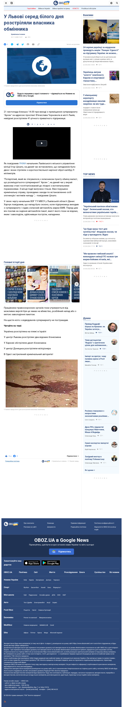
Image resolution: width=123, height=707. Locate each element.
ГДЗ (25, 595)
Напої (34, 610)
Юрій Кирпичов (90, 449)
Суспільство (99, 572)
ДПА (53, 595)
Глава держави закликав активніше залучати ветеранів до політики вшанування (101, 217)
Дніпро (48, 580)
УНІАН (22, 163)
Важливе (88, 15)
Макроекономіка (45, 617)
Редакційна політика (12, 461)
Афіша (26, 633)
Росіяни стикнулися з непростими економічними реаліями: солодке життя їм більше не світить (96, 413)
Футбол (26, 587)
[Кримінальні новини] (46, 462)
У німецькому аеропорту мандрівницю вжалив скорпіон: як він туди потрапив (94, 99)
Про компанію (29, 523)
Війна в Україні (44, 8)
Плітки (32, 633)
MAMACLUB (44, 625)
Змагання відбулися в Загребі (94, 85)
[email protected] (32, 689)
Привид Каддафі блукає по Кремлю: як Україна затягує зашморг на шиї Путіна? (95, 326)
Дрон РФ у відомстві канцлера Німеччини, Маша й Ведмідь (94, 429)
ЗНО (58, 595)
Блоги (82, 572)
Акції (48, 602)
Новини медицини (30, 625)
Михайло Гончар (90, 365)
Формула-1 (57, 587)
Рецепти (27, 610)
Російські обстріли (88, 8)
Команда (50, 523)
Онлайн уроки (44, 595)
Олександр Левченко (92, 463)
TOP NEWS (89, 174)
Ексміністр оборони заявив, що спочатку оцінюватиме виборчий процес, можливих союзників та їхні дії (99, 241)
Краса (39, 633)
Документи (51, 527)
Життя (52, 572)
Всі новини (114, 572)
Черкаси (56, 580)
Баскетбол (35, 587)
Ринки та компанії (30, 617)
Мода (46, 633)
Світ (36, 572)
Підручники (33, 595)
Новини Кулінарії (44, 610)
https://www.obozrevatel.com (83, 643)
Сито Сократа (89, 420)
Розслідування (71, 572)
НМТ (64, 595)
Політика (23, 572)
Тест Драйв (28, 602)
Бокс (49, 587)
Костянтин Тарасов (91, 349)
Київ (25, 580)
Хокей (43, 587)
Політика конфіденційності (104, 523)
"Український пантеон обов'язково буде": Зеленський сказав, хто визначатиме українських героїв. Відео (100, 209)
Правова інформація (78, 523)
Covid (52, 625)
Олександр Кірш (90, 436)
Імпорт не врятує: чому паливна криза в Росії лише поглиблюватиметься (95, 359)
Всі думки (89, 470)
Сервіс (54, 602)
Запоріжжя (40, 580)
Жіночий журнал (56, 633)
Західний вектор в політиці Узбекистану (94, 457)
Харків (31, 580)
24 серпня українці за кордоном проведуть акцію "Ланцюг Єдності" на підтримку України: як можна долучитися (101, 50)
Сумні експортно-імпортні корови (96, 444)
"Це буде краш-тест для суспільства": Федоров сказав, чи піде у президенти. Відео (100, 232)
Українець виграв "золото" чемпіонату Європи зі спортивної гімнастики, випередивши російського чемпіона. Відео (94, 76)
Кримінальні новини (18, 34)
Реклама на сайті (30, 527)
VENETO (75, 8)
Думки (87, 318)
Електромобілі (39, 602)
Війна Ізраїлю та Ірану (61, 8)
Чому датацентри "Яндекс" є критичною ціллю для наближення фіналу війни (95, 343)
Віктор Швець (89, 333)
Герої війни (31, 8)
